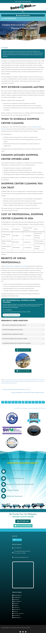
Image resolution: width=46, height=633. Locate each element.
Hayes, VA (27, 379)
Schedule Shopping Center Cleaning (11, 314)
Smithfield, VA (18, 381)
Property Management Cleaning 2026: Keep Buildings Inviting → (28, 392)
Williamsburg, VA (29, 381)
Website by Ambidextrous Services (23, 627)
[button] (23, 15)
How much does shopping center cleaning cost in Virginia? (14, 338)
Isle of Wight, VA (33, 379)
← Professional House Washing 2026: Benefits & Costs (15, 389)
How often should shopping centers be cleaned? (12, 329)
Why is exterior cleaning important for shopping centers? (14, 325)
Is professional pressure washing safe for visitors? (12, 334)
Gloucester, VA (16, 379)
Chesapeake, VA (8, 379)
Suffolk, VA (23, 381)
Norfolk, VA (12, 381)
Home (14, 408)
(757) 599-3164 (9, 309)
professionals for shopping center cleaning (16, 266)
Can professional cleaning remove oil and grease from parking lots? (16, 343)
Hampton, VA (22, 379)
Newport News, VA (6, 381)
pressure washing (13, 383)
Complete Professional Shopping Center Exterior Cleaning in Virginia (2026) (33, 408)
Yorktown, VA (35, 381)
